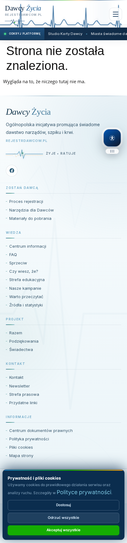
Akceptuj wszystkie (63, 530)
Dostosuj (63, 505)
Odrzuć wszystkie (63, 517)
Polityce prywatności (84, 492)
